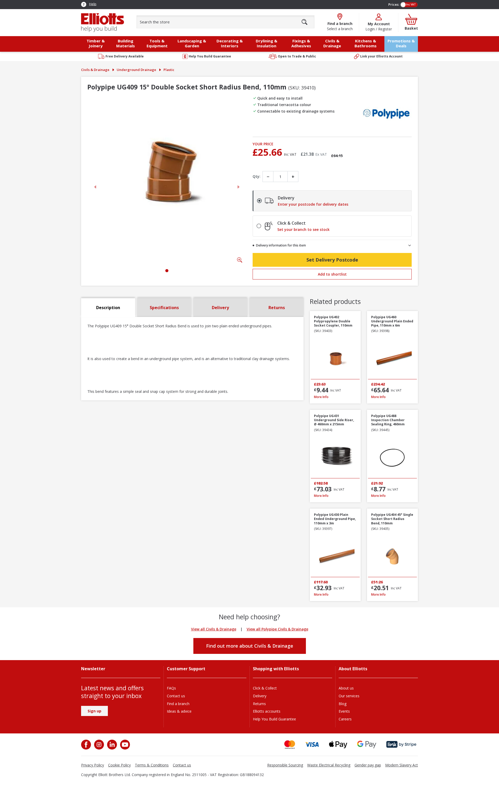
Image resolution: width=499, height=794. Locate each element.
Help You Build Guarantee (274, 719)
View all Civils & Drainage (213, 629)
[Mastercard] (289, 744)
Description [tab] (108, 307)
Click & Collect (265, 688)
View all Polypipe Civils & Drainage (277, 629)
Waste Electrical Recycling (328, 765)
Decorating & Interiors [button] (229, 43)
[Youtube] (124, 745)
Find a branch (178, 703)
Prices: (393, 4)
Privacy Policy (92, 765)
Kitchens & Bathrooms (365, 43)
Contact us (176, 695)
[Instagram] (98, 745)
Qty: (256, 176)
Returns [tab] (276, 307)
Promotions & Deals (401, 43)
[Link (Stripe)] (401, 744)
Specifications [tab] (164, 307)
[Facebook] (86, 745)
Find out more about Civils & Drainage (249, 646)
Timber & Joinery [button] (96, 43)
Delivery (259, 695)
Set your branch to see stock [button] (303, 229)
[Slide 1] (166, 270)
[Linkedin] (111, 745)
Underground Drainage (136, 69)
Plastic (168, 69)
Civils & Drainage (95, 69)
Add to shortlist (332, 274)
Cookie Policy (119, 765)
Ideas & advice (179, 711)
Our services (349, 695)
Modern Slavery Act (401, 765)
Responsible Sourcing (285, 765)
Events (344, 711)
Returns (259, 703)
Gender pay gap (367, 765)
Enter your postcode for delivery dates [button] (313, 204)
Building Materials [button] (125, 43)
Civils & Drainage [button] (332, 43)
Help (92, 4)
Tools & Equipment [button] (157, 43)
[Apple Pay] (338, 744)
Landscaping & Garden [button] (192, 43)
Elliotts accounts (266, 711)
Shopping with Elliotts (276, 668)
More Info (335, 397)
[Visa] (312, 744)
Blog (342, 703)
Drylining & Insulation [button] (266, 43)
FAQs (171, 688)
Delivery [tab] (220, 307)
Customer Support (186, 668)
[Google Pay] (366, 744)
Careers (345, 719)
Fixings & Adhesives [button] (301, 43)
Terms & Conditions (152, 765)
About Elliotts (353, 668)
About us (346, 688)
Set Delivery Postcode (332, 260)
